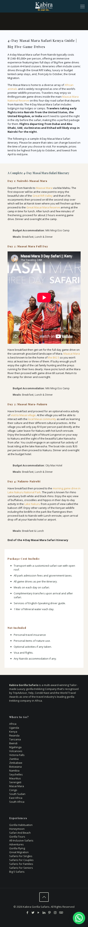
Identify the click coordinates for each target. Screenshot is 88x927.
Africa (12, 724)
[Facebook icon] (27, 912)
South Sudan (17, 794)
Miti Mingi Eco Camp (57, 230)
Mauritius (15, 778)
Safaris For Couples (21, 860)
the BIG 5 (53, 357)
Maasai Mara (44, 188)
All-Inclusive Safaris (21, 840)
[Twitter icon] (33, 912)
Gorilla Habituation (21, 825)
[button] (79, 918)
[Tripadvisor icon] (61, 912)
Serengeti (15, 782)
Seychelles (16, 774)
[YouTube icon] (38, 912)
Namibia (14, 770)
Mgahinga (15, 747)
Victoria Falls (17, 755)
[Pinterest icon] (49, 912)
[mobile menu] (82, 6)
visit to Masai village (23, 415)
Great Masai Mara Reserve (43, 207)
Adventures (16, 844)
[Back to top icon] (44, 897)
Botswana (15, 766)
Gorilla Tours (17, 836)
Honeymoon (17, 829)
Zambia (14, 759)
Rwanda (14, 735)
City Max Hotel (53, 465)
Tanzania (15, 739)
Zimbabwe (15, 763)
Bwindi (13, 743)
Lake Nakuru (32, 504)
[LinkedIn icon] (44, 912)
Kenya (13, 731)
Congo (13, 790)
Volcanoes (15, 751)
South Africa (16, 802)
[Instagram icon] (55, 912)
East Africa (15, 798)
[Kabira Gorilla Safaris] (44, 6)
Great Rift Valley (43, 196)
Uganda (14, 727)
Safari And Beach (20, 833)
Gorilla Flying (17, 848)
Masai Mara (16, 786)
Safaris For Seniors (21, 868)
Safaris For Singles (20, 856)
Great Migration (19, 852)
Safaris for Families (21, 864)
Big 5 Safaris (17, 871)
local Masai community (42, 419)
